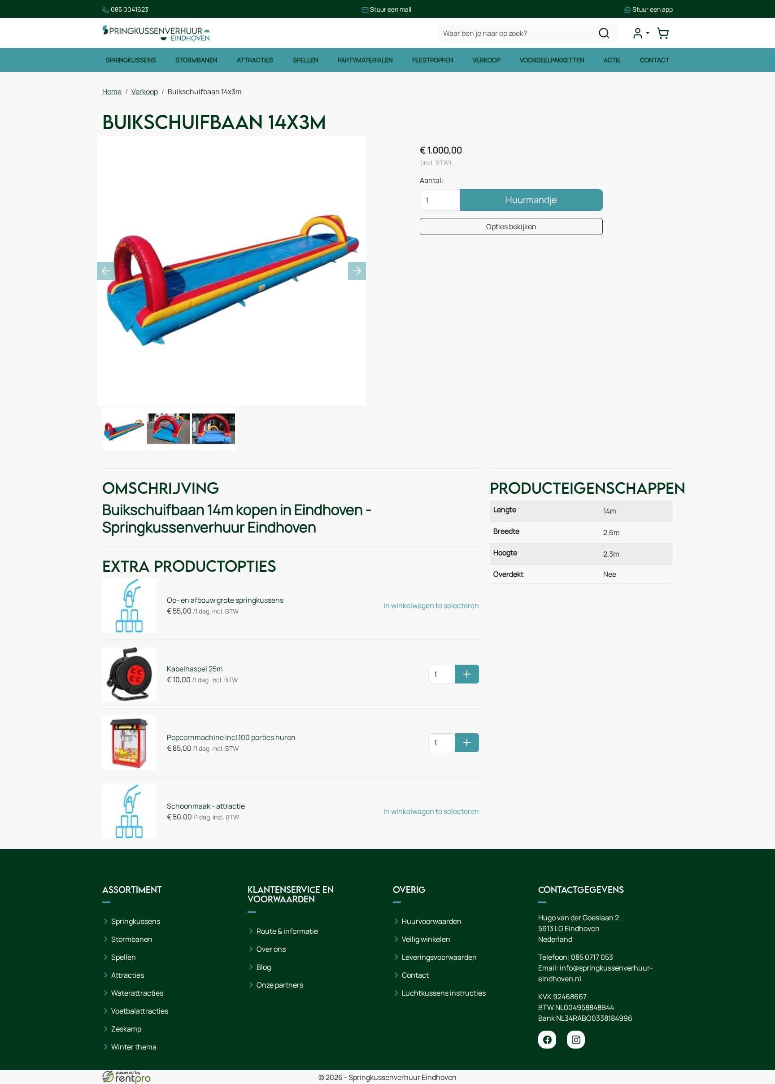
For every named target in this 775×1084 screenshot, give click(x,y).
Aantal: (432, 180)
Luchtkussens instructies (444, 993)
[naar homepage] (156, 33)
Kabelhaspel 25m (195, 669)
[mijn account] (640, 33)
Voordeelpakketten (552, 60)
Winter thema (134, 1047)
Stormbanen (196, 60)
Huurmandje (531, 200)
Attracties (255, 60)
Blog (264, 967)
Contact (654, 60)
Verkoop (486, 60)
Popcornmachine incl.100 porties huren (231, 737)
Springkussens (131, 60)
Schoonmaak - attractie (206, 806)
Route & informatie (287, 931)
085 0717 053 (592, 957)
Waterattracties (137, 993)
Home (112, 91)
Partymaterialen (365, 60)
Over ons (271, 949)
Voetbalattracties (139, 1011)
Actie (612, 60)
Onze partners (280, 985)
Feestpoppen (432, 60)
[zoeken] (604, 33)
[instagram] (576, 1040)
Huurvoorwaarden (432, 921)
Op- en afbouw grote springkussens (225, 600)
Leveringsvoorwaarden (439, 957)
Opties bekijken (511, 226)
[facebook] (547, 1040)
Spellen (305, 60)
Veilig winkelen (426, 939)
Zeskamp (126, 1029)
